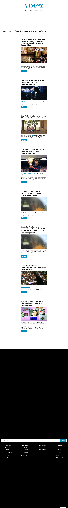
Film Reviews (25, 449)
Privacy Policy (59, 450)
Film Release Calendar (25, 455)
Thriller (8, 457)
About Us (59, 449)
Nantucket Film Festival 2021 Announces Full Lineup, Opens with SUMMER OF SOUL (33, 267)
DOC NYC (23, 101)
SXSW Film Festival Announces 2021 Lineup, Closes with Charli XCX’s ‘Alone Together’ (34, 303)
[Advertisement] (34, 18)
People (25, 454)
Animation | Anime (8, 447)
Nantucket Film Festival (25, 286)
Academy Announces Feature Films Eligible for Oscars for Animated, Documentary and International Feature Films (33, 42)
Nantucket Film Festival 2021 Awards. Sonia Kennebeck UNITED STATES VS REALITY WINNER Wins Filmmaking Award (33, 230)
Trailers (25, 450)
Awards (25, 447)
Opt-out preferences (59, 458)
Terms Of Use (59, 452)
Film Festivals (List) (42, 449)
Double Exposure (28, 212)
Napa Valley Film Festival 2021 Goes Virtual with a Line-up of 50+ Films (33, 117)
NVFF (32, 135)
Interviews (26, 452)
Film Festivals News (42, 447)
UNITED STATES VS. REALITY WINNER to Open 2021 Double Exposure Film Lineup (32, 193)
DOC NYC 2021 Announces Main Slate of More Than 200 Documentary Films (32, 82)
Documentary (8, 449)
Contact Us (59, 454)
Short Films (9, 455)
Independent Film (8, 452)
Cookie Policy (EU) (59, 457)
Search (63, 440)
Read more (24, 71)
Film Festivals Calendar (42, 450)
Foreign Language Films (8, 450)
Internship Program (59, 455)
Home (26, 10)
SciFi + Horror (8, 454)
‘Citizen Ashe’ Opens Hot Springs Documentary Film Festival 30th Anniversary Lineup (32, 151)
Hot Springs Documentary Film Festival (28, 173)
